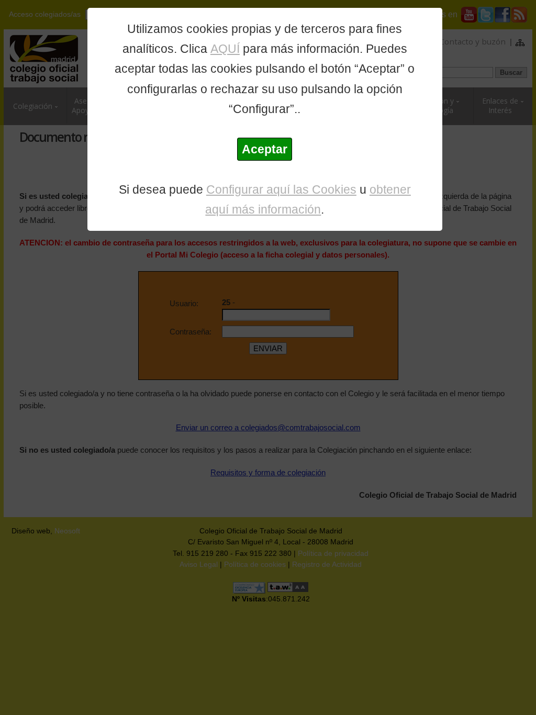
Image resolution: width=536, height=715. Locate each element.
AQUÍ (225, 48)
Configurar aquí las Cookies (281, 189)
